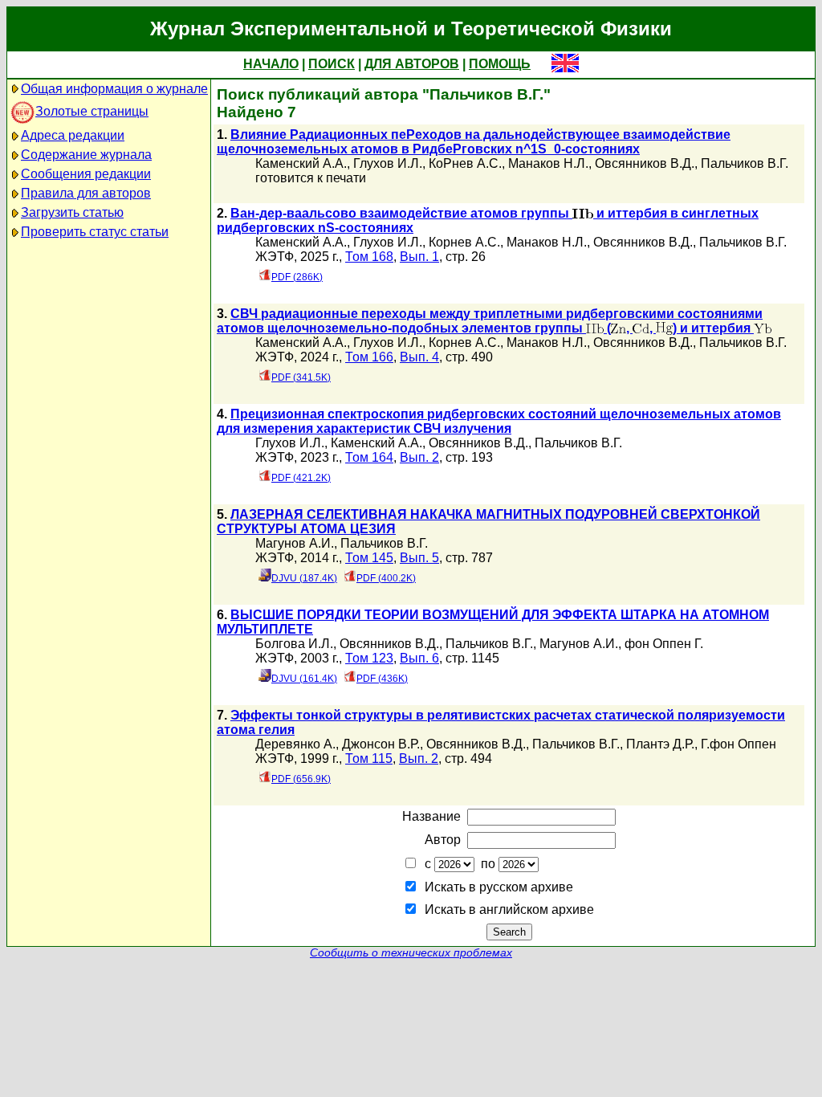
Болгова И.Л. (294, 643)
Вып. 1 (419, 256)
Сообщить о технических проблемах (411, 953)
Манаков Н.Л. (548, 163)
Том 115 (369, 758)
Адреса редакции (72, 135)
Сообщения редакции (86, 174)
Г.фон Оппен (738, 744)
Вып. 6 (419, 658)
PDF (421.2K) (301, 477)
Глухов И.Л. (387, 163)
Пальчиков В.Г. (744, 163)
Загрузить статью (72, 212)
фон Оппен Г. (664, 643)
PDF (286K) (297, 277)
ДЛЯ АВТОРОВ (411, 64)
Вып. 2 (419, 457)
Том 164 (369, 457)
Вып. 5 (419, 558)
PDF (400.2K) (386, 578)
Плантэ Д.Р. (660, 744)
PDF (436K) (382, 678)
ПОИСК (331, 64)
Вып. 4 (419, 357)
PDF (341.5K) (301, 377)
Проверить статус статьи (95, 232)
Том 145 (369, 558)
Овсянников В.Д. (644, 163)
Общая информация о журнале (114, 89)
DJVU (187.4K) (304, 578)
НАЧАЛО (271, 64)
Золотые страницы (92, 111)
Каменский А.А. (301, 163)
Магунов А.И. (294, 543)
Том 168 (369, 256)
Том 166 (369, 357)
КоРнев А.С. (465, 163)
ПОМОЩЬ (500, 64)
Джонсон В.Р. (381, 744)
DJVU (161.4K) (304, 678)
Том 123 (369, 658)
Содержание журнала (86, 154)
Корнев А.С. (464, 242)
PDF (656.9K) (301, 779)
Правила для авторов (86, 193)
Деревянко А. (295, 744)
